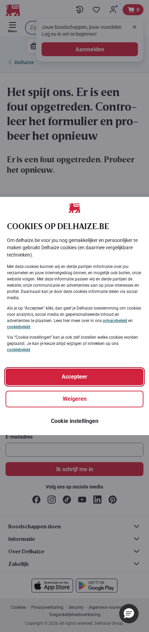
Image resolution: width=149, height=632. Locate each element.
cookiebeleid (18, 326)
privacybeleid (115, 320)
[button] (129, 613)
